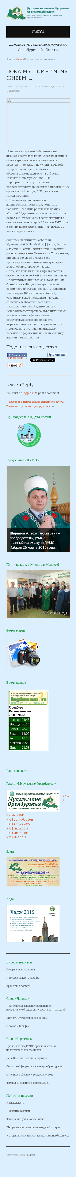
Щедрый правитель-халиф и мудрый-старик (33, 1127)
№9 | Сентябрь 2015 (20, 819)
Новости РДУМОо (51, 86)
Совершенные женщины (21, 969)
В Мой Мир (15, 357)
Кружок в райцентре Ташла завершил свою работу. (36, 401)
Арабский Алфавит (18, 986)
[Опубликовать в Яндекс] (15, 365)
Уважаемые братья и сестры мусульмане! (28, 406)
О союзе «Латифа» (17, 1026)
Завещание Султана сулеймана (25, 1119)
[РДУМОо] (38, 11)
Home (19, 59)
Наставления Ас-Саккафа (22, 977)
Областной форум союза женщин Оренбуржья (34, 1066)
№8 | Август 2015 (18, 824)
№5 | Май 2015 (16, 837)
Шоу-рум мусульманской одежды (27, 1017)
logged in (28, 393)
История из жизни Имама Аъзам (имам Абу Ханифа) (37, 1135)
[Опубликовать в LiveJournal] (57, 354)
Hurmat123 (30, 86)
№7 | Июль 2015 (17, 828)
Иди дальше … (15, 1102)
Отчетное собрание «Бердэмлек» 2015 (29, 1074)
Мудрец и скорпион (18, 1110)
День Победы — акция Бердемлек (26, 1058)
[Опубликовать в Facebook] (17, 354)
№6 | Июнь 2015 (17, 833)
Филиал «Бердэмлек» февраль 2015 (27, 1082)
